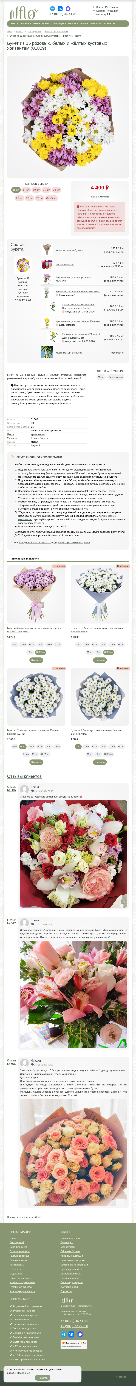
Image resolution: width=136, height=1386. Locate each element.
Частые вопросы (19, 1255)
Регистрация (111, 7)
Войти (99, 7)
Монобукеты (68, 1246)
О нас (13, 1238)
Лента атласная (65, 264)
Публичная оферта (21, 1286)
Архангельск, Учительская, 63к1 (77, 1306)
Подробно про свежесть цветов (71, 542)
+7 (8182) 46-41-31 (63, 14)
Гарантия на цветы (21, 1278)
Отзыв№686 (11, 788)
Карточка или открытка (69, 352)
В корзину (36, 660)
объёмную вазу (42, 469)
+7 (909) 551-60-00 (74, 1326)
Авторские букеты (71, 1273)
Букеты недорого (70, 1278)
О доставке (16, 1273)
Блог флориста (18, 1246)
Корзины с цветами (72, 1255)
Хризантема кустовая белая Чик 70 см (78, 291)
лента (44, 438)
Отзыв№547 (11, 921)
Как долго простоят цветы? (35, 542)
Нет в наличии (100, 197)
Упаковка (12, 438)
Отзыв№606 (11, 1062)
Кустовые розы (69, 1286)
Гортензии (66, 1291)
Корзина (100, 10)
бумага (35, 438)
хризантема (38, 434)
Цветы (10, 434)
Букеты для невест (71, 1269)
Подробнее (23, 1372)
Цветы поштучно (70, 1238)
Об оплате (16, 1269)
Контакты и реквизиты (22, 1282)
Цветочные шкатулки (73, 1260)
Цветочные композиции (74, 1264)
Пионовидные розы (72, 1282)
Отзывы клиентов (24, 776)
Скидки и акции (18, 1260)
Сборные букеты (70, 1251)
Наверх (121, 1376)
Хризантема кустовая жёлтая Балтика (78, 321)
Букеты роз (67, 1242)
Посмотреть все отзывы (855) (24, 1217)
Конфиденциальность (22, 1291)
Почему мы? (17, 1242)
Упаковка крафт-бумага (69, 250)
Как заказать (17, 1264)
